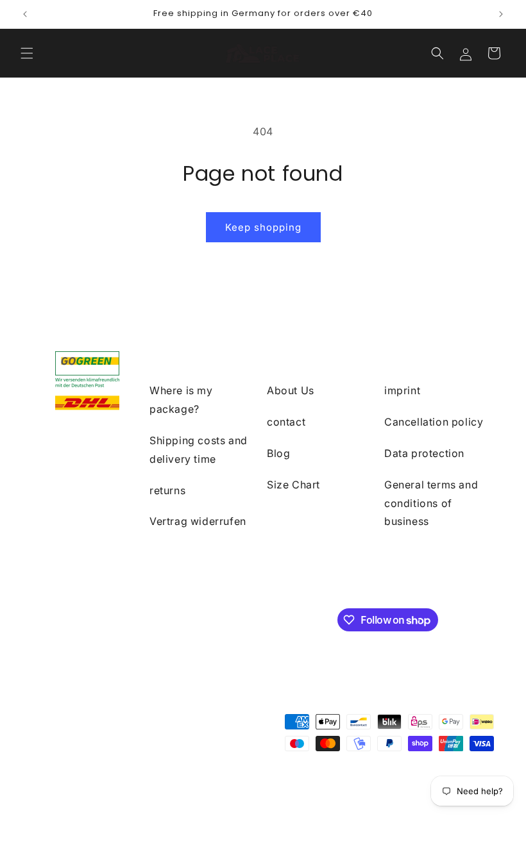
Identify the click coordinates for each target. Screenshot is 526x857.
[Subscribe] (248, 619)
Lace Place (99, 785)
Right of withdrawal (247, 785)
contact (286, 421)
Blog (278, 453)
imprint (402, 390)
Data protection (424, 453)
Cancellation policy (433, 421)
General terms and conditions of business (431, 503)
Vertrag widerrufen (197, 521)
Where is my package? (181, 399)
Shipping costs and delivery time (198, 449)
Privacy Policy (323, 785)
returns (167, 490)
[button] (27, 53)
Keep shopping (263, 227)
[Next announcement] (501, 14)
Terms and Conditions (405, 785)
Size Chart (293, 484)
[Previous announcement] (25, 14)
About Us (290, 390)
